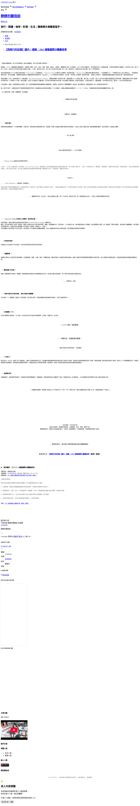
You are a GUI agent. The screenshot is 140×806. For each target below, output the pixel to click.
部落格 (7, 38)
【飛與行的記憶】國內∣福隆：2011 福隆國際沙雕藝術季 (36, 49)
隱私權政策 (81, 777)
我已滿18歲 (5, 802)
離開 (11, 802)
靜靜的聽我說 (10, 16)
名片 (6, 41)
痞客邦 (15, 536)
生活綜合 (17, 32)
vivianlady (4, 525)
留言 (20, 536)
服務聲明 (89, 777)
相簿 (6, 36)
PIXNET (54, 777)
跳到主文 (4, 22)
